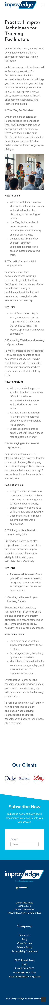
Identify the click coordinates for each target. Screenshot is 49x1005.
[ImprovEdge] (21, 5)
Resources (24, 935)
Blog (24, 939)
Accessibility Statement (25, 951)
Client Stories (24, 943)
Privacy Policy (24, 947)
